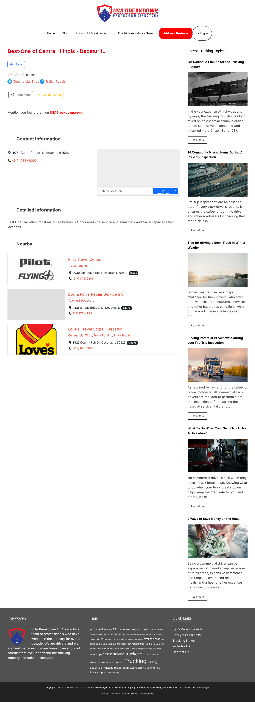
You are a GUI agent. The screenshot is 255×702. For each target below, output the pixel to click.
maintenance (127, 639)
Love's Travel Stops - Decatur (95, 329)
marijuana (138, 639)
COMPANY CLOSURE (130, 630)
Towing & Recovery (81, 300)
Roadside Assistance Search (137, 33)
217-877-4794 (82, 313)
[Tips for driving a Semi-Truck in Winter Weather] (218, 284)
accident (96, 629)
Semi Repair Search (187, 629)
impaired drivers (112, 639)
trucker (132, 653)
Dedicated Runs (156, 630)
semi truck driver (105, 649)
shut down (118, 649)
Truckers (145, 654)
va (105, 672)
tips (100, 654)
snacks (133, 649)
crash (144, 629)
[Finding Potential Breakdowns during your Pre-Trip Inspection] (218, 379)
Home (51, 33)
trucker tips (117, 662)
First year (102, 634)
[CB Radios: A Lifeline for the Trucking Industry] (218, 103)
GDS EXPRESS (114, 634)
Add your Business (186, 635)
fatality (93, 634)
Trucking (135, 661)
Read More (197, 139)
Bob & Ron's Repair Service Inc (95, 294)
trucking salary (137, 668)
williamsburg (113, 672)
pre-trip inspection (122, 644)
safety (153, 643)
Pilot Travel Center (85, 259)
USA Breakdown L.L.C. (74, 687)
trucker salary (104, 662)
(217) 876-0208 (83, 278)
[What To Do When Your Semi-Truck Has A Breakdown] (218, 470)
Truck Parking (77, 265)
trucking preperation (116, 667)
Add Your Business (175, 33)
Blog (65, 33)
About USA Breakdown (91, 33)
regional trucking (140, 644)
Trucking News (183, 641)
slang (127, 649)
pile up (102, 644)
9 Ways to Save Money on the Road (214, 519)
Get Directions (163, 191)
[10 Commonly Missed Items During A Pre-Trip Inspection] (218, 194)
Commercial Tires (80, 335)
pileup (109, 644)
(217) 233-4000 (24, 160)
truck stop (96, 672)
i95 (101, 639)
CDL (116, 629)
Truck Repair (122, 335)
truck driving (114, 654)
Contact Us (180, 652)
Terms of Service (130, 693)
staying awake (145, 649)
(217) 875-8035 (83, 348)
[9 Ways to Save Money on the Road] (218, 555)
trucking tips (152, 667)
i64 (97, 639)
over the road (152, 638)
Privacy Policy (146, 693)
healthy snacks (129, 634)
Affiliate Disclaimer (111, 693)
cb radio (108, 630)
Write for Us (181, 646)
